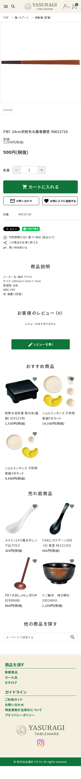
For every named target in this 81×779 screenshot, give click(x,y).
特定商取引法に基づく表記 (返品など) (29, 237)
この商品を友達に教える (20, 242)
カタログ (11, 682)
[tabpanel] (40, 62)
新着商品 (11, 672)
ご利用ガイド (14, 699)
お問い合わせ (21, 200)
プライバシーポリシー (20, 715)
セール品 (11, 677)
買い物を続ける (15, 247)
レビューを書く (41, 344)
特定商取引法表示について (23, 710)
